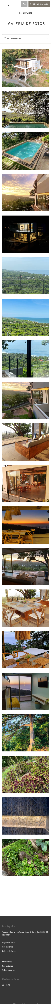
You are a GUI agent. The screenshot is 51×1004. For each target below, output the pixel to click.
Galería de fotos (8, 951)
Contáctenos (7, 966)
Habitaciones (7, 946)
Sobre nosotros (8, 970)
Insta (8, 985)
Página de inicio (8, 942)
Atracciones (7, 961)
